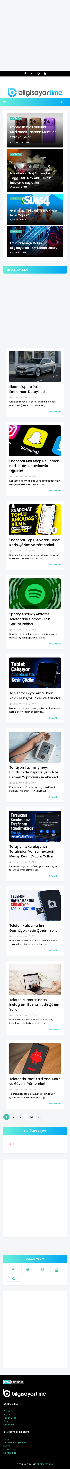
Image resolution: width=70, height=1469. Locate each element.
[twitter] (31, 73)
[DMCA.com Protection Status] (13, 1383)
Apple (6, 1414)
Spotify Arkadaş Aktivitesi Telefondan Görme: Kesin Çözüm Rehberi (29, 619)
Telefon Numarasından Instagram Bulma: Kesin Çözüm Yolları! (34, 1005)
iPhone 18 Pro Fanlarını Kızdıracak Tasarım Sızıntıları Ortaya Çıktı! (33, 132)
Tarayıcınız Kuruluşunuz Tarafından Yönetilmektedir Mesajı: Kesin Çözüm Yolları (31, 851)
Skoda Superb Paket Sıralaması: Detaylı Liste (28, 389)
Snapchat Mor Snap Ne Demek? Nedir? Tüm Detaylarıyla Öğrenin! (34, 466)
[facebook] (25, 73)
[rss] (13, 1278)
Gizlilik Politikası (11, 1449)
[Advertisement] (35, 35)
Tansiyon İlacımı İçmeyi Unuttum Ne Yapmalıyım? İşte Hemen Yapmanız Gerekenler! (33, 772)
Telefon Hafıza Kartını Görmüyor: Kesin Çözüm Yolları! (35, 928)
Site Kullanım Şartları (14, 1442)
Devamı (53, 411)
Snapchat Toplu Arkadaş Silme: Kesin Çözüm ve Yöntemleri (34, 542)
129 (31, 1116)
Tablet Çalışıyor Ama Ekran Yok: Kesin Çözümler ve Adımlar (34, 696)
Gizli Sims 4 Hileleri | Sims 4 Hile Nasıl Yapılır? (33, 212)
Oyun (6, 1421)
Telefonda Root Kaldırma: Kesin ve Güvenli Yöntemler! (34, 1081)
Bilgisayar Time (19, 397)
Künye (6, 1446)
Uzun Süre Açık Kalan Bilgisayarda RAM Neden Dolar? (34, 245)
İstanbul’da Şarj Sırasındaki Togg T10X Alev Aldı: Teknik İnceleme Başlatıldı (30, 178)
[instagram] (38, 73)
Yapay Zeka (9, 1417)
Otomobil (8, 1424)
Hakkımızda (9, 1452)
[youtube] (45, 73)
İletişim (7, 1439)
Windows (8, 1411)
